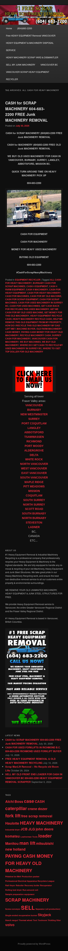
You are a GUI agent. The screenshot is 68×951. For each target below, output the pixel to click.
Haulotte (12, 823)
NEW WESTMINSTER (34, 414)
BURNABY (34, 409)
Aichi (9, 801)
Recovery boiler (31, 885)
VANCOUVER (34, 405)
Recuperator (46, 885)
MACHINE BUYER (26, 328)
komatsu (12, 836)
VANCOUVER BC (49, 64)
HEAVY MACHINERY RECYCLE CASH (32, 319)
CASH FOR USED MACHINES (25, 305)
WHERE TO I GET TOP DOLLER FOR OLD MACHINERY (32, 350)
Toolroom (42, 920)
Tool (35, 920)
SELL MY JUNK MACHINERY (20, 64)
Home (9, 28)
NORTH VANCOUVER (34, 464)
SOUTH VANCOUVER (34, 477)
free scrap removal (36, 816)
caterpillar (16, 808)
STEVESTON (34, 522)
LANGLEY (34, 428)
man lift (27, 843)
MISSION (34, 491)
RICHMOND (34, 441)
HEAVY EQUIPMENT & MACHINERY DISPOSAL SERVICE (30, 46)
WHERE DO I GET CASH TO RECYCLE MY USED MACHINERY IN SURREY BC (34, 346)
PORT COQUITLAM (34, 423)
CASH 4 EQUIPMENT (37, 286)
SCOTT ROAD (34, 509)
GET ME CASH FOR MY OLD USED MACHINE (31, 310)
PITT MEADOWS (34, 486)
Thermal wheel (25, 920)
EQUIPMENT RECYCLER (27, 279)
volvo (10, 924)
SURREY (34, 418)
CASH (40, 801)
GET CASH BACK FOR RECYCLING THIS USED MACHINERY (32, 307)
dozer (42, 808)
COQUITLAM (34, 495)
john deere (44, 829)
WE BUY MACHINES (30, 341)
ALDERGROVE (34, 450)
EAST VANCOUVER (34, 473)
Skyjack (44, 914)
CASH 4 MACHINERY (37, 289)
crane (32, 808)
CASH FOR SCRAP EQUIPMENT (21, 299)
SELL (28, 907)
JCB (24, 829)
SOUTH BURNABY (34, 513)
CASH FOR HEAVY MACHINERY (44, 292)
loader (45, 835)
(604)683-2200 (24, 28)
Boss (19, 801)
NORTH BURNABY (34, 518)
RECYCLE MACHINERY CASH (35, 335)
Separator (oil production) (48, 909)
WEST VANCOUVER (34, 468)
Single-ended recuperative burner (21, 915)
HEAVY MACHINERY (41, 823)
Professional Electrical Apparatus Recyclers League (29, 881)
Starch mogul (11, 920)
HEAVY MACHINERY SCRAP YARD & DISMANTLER (32, 57)
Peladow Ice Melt (13, 876)
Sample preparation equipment (19, 894)
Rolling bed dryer (13, 890)
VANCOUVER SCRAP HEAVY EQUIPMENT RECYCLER (27, 75)
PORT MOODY (34, 446)
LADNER (34, 527)
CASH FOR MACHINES (17, 296)
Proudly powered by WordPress (34, 943)
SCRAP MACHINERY (27, 900)
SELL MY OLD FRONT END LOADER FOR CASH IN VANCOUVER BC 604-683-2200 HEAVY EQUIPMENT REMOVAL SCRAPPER (33, 778)
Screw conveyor (12, 909)
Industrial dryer (12, 829)
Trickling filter (54, 920)
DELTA (34, 455)
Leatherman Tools (29, 836)
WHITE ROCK (34, 459)
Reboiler (20, 885)
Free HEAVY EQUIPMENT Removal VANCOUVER (30, 35)
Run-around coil (30, 890)
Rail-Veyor (10, 885)
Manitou (12, 843)
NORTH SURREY (34, 504)
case (29, 801)
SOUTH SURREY (34, 500)
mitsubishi (44, 843)
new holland (15, 849)
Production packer (30, 876)
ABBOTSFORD (34, 432)
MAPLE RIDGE (34, 482)
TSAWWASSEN (34, 436)
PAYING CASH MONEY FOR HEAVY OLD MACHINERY (29, 863)
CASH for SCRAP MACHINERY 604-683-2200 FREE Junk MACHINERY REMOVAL (26, 111)
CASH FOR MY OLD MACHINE (45, 296)
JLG (31, 829)
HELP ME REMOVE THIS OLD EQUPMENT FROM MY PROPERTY (34, 320)
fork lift (12, 815)
